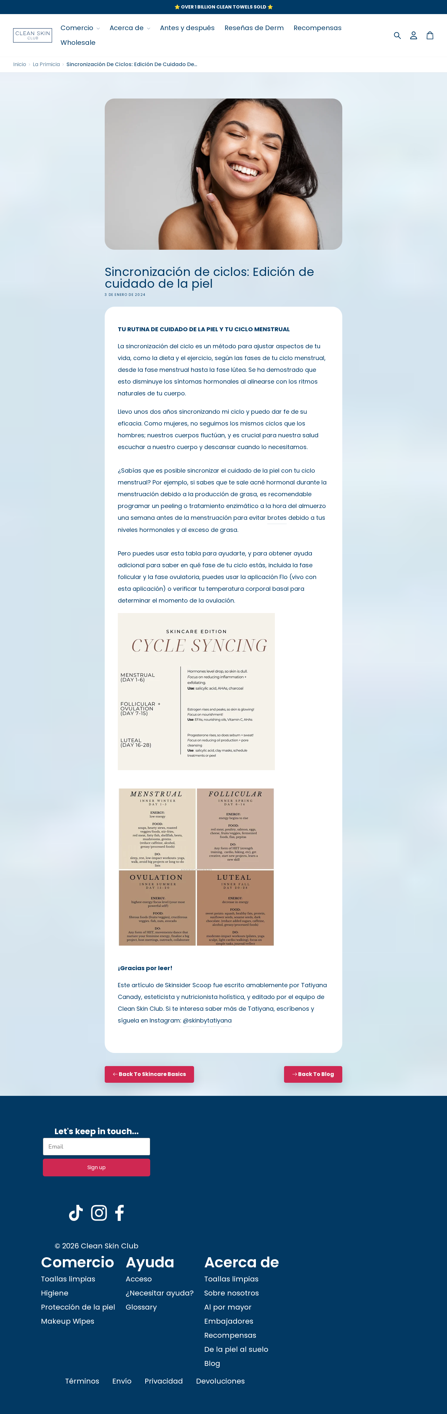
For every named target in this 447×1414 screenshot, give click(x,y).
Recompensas (318, 27)
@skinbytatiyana (207, 1020)
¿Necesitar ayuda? (160, 1293)
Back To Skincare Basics (152, 1074)
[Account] (414, 35)
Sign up (96, 1167)
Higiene (54, 1293)
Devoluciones (220, 1381)
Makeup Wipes (67, 1321)
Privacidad (164, 1381)
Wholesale (78, 42)
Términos (82, 1381)
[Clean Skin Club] (32, 35)
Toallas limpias (68, 1279)
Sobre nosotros (231, 1293)
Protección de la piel (78, 1307)
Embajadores (228, 1321)
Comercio (78, 27)
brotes (277, 518)
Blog (212, 1363)
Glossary (141, 1307)
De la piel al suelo (236, 1349)
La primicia (46, 64)
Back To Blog (316, 1074)
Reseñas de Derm (254, 27)
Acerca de (127, 27)
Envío (122, 1381)
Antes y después (187, 27)
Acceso (139, 1279)
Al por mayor (228, 1307)
